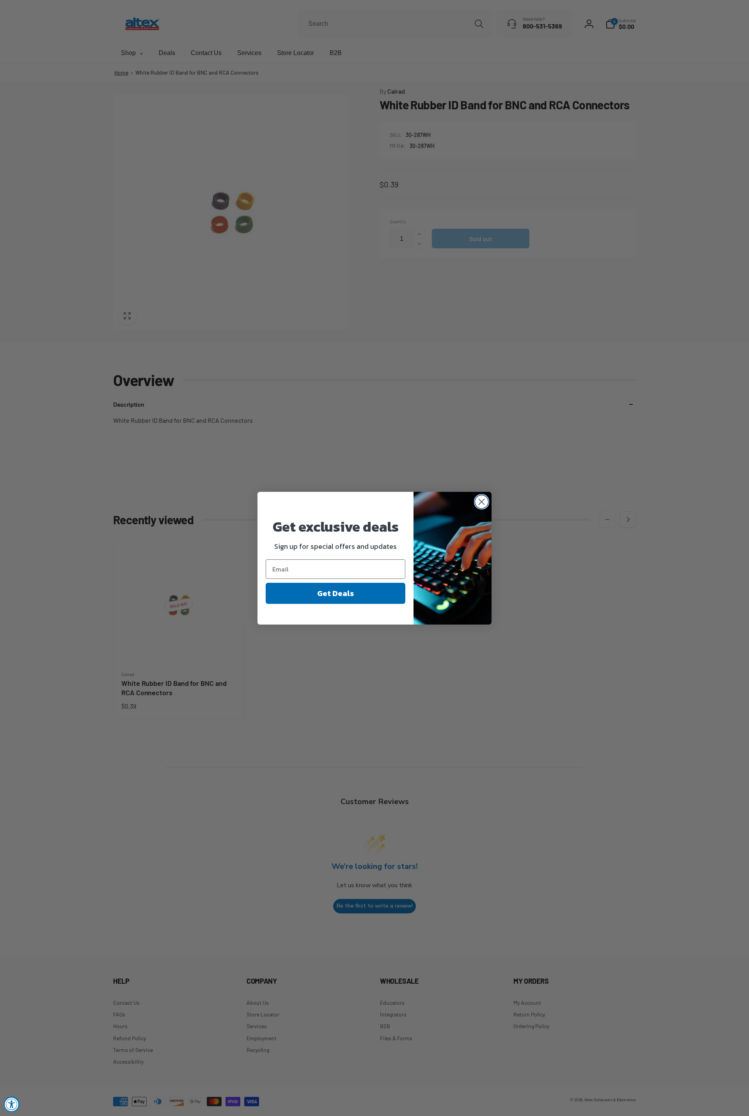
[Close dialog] (481, 502)
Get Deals (335, 593)
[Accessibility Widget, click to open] (12, 1104)
